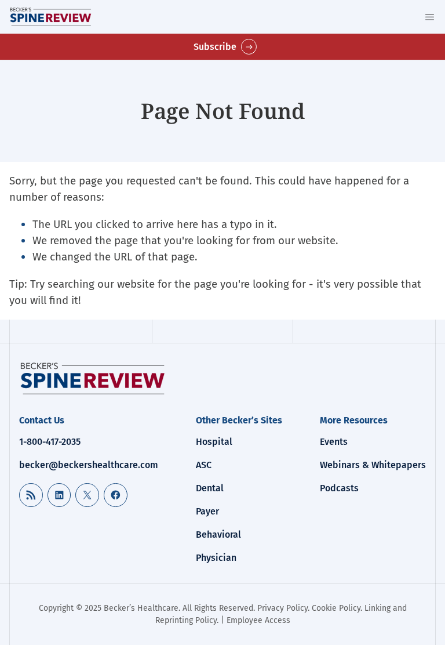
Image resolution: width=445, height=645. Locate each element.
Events (334, 441)
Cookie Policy (336, 608)
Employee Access (258, 620)
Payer (207, 511)
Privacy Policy (282, 608)
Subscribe (215, 46)
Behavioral (218, 534)
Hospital (214, 441)
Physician (216, 557)
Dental (210, 488)
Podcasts (339, 488)
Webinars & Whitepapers (373, 464)
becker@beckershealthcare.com (88, 464)
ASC (203, 464)
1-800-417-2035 (50, 441)
